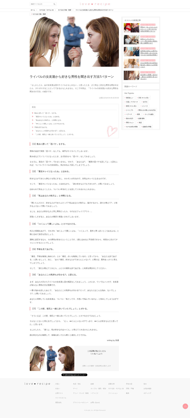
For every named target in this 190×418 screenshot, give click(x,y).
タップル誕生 (149, 114)
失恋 (140, 122)
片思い (57, 384)
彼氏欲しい (129, 97)
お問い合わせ (95, 402)
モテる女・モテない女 (116, 388)
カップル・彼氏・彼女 (98, 388)
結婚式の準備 (147, 126)
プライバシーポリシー (80, 402)
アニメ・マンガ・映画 (81, 393)
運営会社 (58, 402)
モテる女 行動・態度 (39, 14)
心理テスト (59, 393)
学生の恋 (129, 384)
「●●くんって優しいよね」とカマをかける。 (50, 124)
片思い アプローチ (132, 102)
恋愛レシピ (95, 4)
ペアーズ (129, 114)
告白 (145, 384)
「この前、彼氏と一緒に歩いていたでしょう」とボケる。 (55, 134)
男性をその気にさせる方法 (146, 110)
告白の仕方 (129, 118)
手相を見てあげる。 (41, 127)
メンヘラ (145, 106)
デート (75, 388)
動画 (127, 393)
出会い (57, 388)
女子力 (145, 102)
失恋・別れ (77, 384)
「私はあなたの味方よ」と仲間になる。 (48, 120)
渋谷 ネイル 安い (143, 97)
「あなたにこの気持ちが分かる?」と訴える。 (50, 131)
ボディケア (147, 393)
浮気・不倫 (130, 388)
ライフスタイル (60, 398)
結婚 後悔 (141, 118)
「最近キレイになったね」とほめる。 (48, 116)
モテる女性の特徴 (132, 126)
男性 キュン (130, 122)
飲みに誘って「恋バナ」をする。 (46, 113)
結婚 (92, 384)
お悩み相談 (147, 388)
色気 (138, 114)
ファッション (113, 393)
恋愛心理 (111, 384)
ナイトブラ (129, 110)
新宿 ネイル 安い (131, 106)
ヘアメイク (94, 393)
